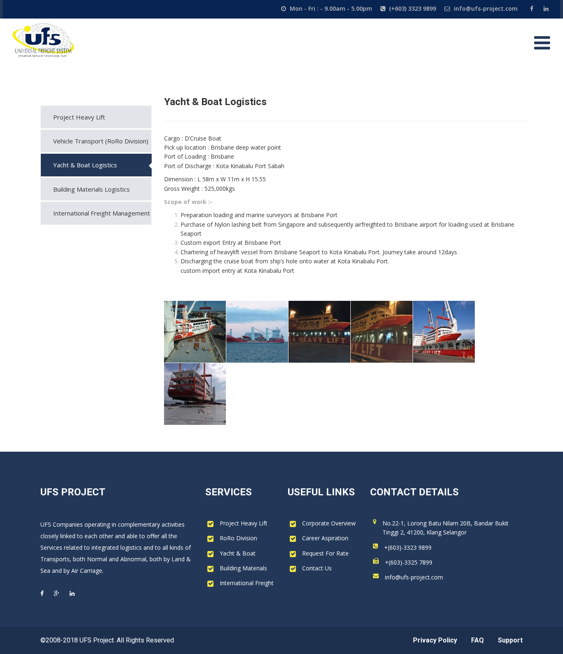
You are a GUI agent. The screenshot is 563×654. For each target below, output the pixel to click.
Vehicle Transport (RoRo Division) (100, 141)
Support (510, 640)
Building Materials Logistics (91, 189)
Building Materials (243, 568)
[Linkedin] (545, 8)
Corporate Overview (329, 523)
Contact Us (317, 568)
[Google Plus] (56, 593)
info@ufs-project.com (414, 577)
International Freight (247, 583)
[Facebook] (533, 8)
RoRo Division (238, 538)
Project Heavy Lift (79, 117)
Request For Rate (325, 553)
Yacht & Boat (238, 553)
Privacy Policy (435, 640)
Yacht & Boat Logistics (85, 165)
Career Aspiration (325, 538)
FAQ (477, 640)
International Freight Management (101, 213)
